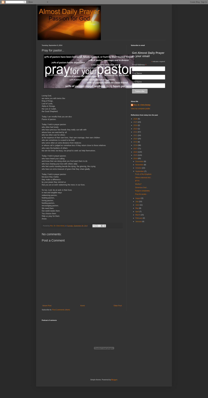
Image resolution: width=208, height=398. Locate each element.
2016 (135, 152)
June (137, 205)
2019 (135, 142)
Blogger (114, 380)
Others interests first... (143, 178)
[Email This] (93, 225)
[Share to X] (99, 225)
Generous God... (141, 188)
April (137, 212)
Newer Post (46, 306)
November (139, 165)
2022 (135, 132)
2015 (135, 155)
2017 (135, 149)
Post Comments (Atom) (61, 310)
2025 (135, 122)
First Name (137, 73)
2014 (135, 158)
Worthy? (138, 184)
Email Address (139, 64)
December (139, 161)
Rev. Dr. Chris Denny (142, 105)
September (139, 171)
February (139, 218)
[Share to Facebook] (101, 225)
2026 (135, 119)
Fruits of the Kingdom (143, 174)
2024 (135, 125)
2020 (135, 139)
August (138, 198)
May (137, 208)
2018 (135, 145)
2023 (135, 129)
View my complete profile (140, 109)
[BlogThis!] (96, 225)
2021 (135, 135)
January (138, 222)
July (137, 202)
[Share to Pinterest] (104, 225)
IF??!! (137, 181)
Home (82, 306)
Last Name (137, 82)
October (138, 168)
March (138, 215)
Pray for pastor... (141, 194)
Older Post (118, 306)
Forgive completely (142, 191)
